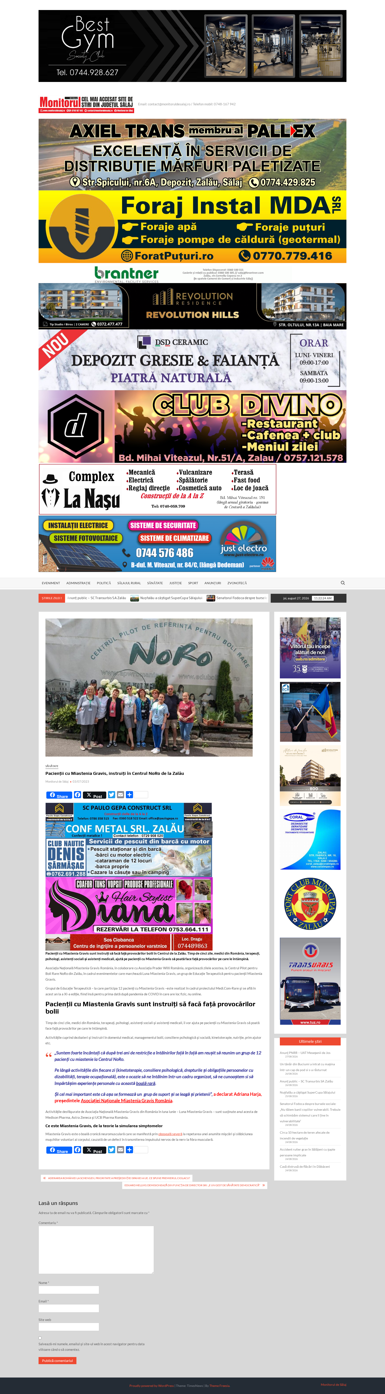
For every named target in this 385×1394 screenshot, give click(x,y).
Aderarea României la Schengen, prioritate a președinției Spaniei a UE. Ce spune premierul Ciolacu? (119, 1178)
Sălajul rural (129, 583)
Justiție (175, 583)
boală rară (145, 1083)
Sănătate (155, 583)
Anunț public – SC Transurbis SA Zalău (306, 1081)
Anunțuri (213, 583)
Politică (104, 583)
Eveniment (51, 583)
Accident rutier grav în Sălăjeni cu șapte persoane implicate (307, 1152)
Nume (44, 1283)
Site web (45, 1320)
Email (44, 1301)
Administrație (78, 583)
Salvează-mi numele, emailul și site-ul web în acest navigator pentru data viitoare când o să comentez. (92, 1347)
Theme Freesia (219, 1386)
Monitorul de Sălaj (56, 781)
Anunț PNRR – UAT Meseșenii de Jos (305, 1053)
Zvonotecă (237, 583)
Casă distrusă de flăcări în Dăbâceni (305, 1166)
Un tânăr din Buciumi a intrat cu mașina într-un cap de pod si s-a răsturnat (307, 1067)
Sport (193, 583)
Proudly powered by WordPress (151, 1386)
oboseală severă (170, 1134)
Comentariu (48, 1223)
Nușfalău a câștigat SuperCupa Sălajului (74, 598)
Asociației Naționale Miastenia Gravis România (126, 1100)
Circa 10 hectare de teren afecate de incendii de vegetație (305, 1135)
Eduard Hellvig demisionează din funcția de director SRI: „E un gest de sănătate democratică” (192, 1185)
